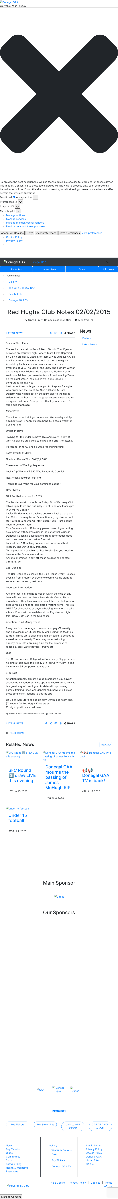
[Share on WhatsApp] (61, 333)
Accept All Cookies (12, 232)
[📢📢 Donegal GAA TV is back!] (96, 754)
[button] (59, 94)
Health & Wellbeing (17, 1167)
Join (108, 269)
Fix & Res (16, 269)
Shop (9, 1160)
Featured (87, 338)
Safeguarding (14, 1164)
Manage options (15, 215)
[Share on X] (51, 333)
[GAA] (40, 1089)
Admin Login (93, 1145)
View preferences (46, 232)
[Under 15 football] (17, 808)
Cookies (95, 1182)
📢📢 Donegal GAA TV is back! (95, 775)
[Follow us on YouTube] (64, 1111)
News (49, 269)
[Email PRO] (56, 1111)
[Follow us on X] (60, 1111)
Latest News (14, 333)
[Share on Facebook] (46, 333)
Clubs (9, 1152)
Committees (13, 1156)
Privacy (77, 1182)
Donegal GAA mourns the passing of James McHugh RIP (59, 777)
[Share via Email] (56, 333)
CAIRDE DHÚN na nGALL (100, 1126)
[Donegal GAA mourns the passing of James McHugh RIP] (59, 756)
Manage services (16, 218)
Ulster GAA (92, 1160)
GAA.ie (90, 1164)
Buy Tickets (15, 294)
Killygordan (17, 733)
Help (58, 1182)
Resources (12, 1171)
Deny (30, 232)
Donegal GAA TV (18, 300)
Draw (82, 269)
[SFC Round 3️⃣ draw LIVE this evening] (22, 754)
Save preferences (69, 232)
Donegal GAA (38, 261)
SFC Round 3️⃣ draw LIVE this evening (22, 775)
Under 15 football (17, 818)
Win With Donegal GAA (22, 287)
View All (105, 744)
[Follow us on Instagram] (62, 1111)
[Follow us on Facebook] (58, 1111)
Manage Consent (11, 1196)
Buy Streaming (45, 1124)
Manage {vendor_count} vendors (25, 222)
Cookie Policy (14, 237)
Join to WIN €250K (73, 1126)
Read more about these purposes (25, 226)
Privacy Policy (14, 240)
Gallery (13, 281)
